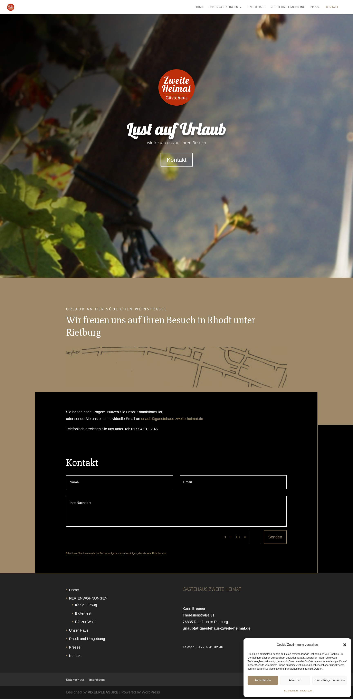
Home (199, 7)
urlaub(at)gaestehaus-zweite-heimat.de (216, 628)
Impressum (306, 690)
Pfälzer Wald (85, 622)
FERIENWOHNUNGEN (223, 7)
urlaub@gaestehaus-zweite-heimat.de (172, 419)
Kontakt (331, 7)
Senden (275, 537)
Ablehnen (295, 680)
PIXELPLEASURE (103, 692)
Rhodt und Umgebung (287, 7)
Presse (315, 7)
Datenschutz (291, 690)
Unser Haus (256, 7)
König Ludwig (86, 605)
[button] (345, 645)
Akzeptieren (263, 680)
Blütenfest (83, 613)
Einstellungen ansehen (330, 680)
